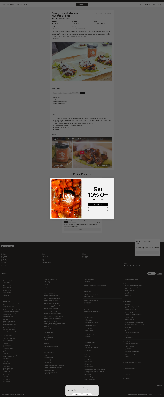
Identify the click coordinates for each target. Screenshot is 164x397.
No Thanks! (98, 209)
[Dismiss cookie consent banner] (97, 387)
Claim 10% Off (98, 204)
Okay (87, 394)
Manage (76, 394)
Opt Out (71, 391)
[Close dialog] (52, 180)
